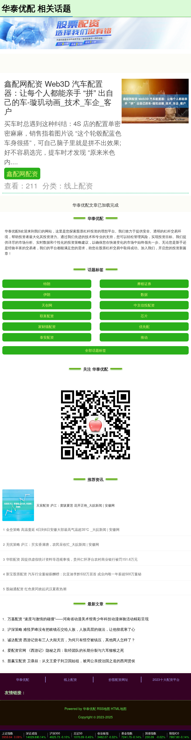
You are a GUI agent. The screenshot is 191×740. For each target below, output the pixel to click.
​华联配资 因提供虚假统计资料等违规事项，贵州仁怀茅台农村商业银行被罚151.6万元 (72, 559)
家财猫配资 (47, 326)
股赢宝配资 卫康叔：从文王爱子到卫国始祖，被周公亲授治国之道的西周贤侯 (71, 660)
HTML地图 (118, 708)
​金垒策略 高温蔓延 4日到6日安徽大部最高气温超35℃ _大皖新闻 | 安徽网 (62, 529)
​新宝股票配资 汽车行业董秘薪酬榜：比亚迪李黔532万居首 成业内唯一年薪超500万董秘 (73, 573)
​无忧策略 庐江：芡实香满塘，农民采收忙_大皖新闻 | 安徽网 (52, 544)
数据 (144, 294)
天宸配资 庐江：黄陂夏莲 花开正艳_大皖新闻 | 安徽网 (75, 505)
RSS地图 (103, 708)
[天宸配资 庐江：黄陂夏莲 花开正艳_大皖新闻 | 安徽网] (18, 505)
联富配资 (47, 315)
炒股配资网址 (118, 679)
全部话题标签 (95, 350)
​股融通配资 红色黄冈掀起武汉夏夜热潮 (36, 588)
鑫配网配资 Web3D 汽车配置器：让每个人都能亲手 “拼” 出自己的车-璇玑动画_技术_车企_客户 (58, 97)
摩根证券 (144, 283)
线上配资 (70, 679)
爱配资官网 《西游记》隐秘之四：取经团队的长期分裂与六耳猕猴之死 (65, 650)
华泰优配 (22, 679)
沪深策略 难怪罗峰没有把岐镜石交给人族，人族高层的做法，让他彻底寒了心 (71, 629)
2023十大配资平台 (166, 679)
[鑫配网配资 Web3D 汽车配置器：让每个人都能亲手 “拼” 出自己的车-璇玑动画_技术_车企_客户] (155, 100)
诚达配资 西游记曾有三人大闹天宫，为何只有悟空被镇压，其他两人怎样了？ (71, 639)
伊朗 (46, 294)
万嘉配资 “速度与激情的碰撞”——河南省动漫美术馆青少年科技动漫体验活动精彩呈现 (78, 618)
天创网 (47, 305)
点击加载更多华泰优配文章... (96, 205)
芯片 (144, 315)
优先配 (144, 326)
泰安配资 (47, 337)
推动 (144, 337)
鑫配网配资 (22, 173)
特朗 (46, 283)
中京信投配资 (144, 305)
